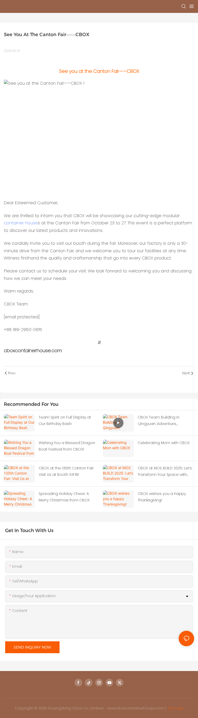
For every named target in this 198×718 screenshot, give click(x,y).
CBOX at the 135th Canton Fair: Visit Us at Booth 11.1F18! (66, 471)
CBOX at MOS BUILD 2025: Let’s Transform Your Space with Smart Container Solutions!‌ (165, 471)
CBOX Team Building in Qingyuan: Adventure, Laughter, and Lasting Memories (158, 421)
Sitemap (175, 708)
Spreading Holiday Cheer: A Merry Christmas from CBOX (64, 497)
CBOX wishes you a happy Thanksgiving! (162, 497)
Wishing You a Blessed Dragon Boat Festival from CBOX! (67, 446)
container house (21, 223)
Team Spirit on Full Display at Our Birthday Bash (65, 420)
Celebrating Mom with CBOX (164, 442)
